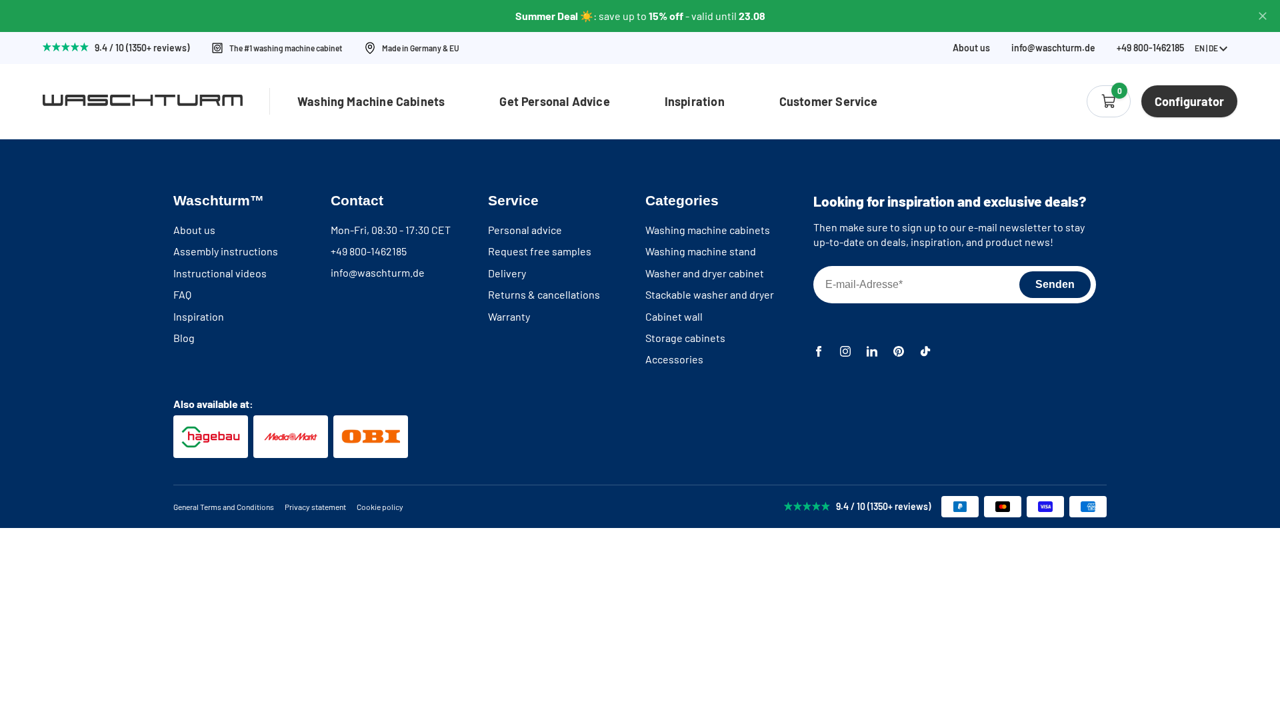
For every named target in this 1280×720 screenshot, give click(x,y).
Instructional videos (220, 273)
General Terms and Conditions (223, 506)
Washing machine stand (700, 251)
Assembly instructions (225, 251)
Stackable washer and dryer (709, 294)
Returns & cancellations (544, 294)
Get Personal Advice (554, 101)
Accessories (674, 359)
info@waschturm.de (1053, 48)
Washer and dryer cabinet (704, 273)
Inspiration (695, 101)
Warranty (509, 316)
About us (971, 48)
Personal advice (525, 229)
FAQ (182, 294)
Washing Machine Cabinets (371, 101)
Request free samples (539, 251)
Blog (184, 337)
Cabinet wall (674, 316)
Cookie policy (380, 506)
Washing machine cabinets (707, 229)
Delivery (507, 273)
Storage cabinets (685, 337)
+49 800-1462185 (369, 251)
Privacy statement (315, 506)
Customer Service (828, 101)
